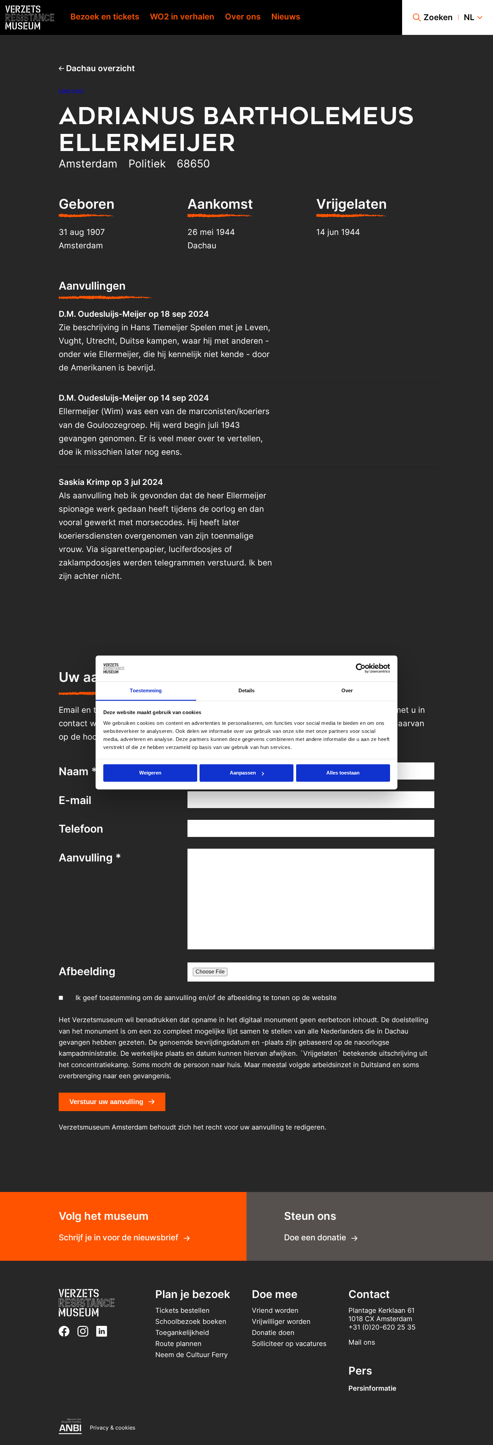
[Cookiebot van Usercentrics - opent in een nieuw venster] (360, 668)
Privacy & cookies (112, 1427)
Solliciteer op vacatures (289, 1344)
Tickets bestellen (182, 1310)
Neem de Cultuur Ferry (191, 1355)
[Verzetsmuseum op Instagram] (85, 1331)
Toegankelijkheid (182, 1333)
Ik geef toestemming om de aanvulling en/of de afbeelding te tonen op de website (206, 998)
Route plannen (178, 1344)
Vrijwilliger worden (281, 1321)
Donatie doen (273, 1333)
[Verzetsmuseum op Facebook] (67, 1331)
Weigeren (150, 773)
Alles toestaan (343, 773)
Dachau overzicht (99, 68)
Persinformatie (372, 1388)
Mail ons (361, 1342)
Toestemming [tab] (146, 690)
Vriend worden (275, 1310)
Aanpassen (243, 773)
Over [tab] (347, 690)
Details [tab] (246, 690)
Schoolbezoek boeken (190, 1321)
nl (469, 17)
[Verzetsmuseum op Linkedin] (104, 1331)
